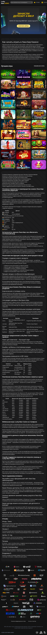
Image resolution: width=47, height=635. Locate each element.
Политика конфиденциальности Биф (18, 621)
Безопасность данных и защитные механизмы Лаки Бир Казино (16, 184)
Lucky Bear (5, 2)
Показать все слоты (39, 66)
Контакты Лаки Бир (32, 621)
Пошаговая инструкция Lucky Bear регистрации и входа (14, 177)
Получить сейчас (23, 26)
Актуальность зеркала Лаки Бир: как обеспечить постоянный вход (17, 176)
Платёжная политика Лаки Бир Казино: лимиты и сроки (14, 182)
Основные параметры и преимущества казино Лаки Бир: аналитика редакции (19, 174)
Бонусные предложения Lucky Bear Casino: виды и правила (15, 180)
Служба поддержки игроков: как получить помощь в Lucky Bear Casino (18, 186)
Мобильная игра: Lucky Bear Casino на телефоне (13, 183)
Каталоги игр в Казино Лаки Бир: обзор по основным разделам (16, 179)
